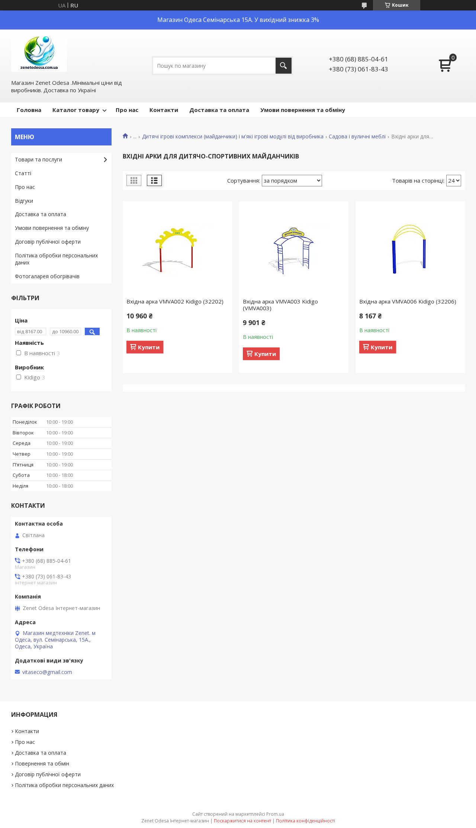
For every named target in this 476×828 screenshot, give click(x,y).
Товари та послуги (38, 159)
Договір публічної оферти (48, 241)
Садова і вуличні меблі (357, 136)
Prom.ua (275, 814)
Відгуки (24, 200)
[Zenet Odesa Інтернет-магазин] (39, 53)
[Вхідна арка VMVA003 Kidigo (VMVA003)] (294, 250)
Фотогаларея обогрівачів (47, 276)
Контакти (163, 109)
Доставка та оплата (219, 109)
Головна (29, 109)
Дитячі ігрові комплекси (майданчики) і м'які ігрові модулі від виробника (233, 136)
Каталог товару (75, 109)
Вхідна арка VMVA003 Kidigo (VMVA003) (280, 304)
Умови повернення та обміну (302, 109)
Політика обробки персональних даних (56, 259)
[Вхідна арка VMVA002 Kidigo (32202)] (177, 250)
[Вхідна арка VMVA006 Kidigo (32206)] (410, 250)
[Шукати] (284, 66)
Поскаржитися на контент (242, 821)
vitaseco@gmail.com (47, 672)
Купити (149, 347)
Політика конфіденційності (305, 821)
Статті (23, 173)
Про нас (127, 109)
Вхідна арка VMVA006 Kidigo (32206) (407, 301)
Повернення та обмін (42, 763)
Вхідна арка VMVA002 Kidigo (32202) (174, 301)
